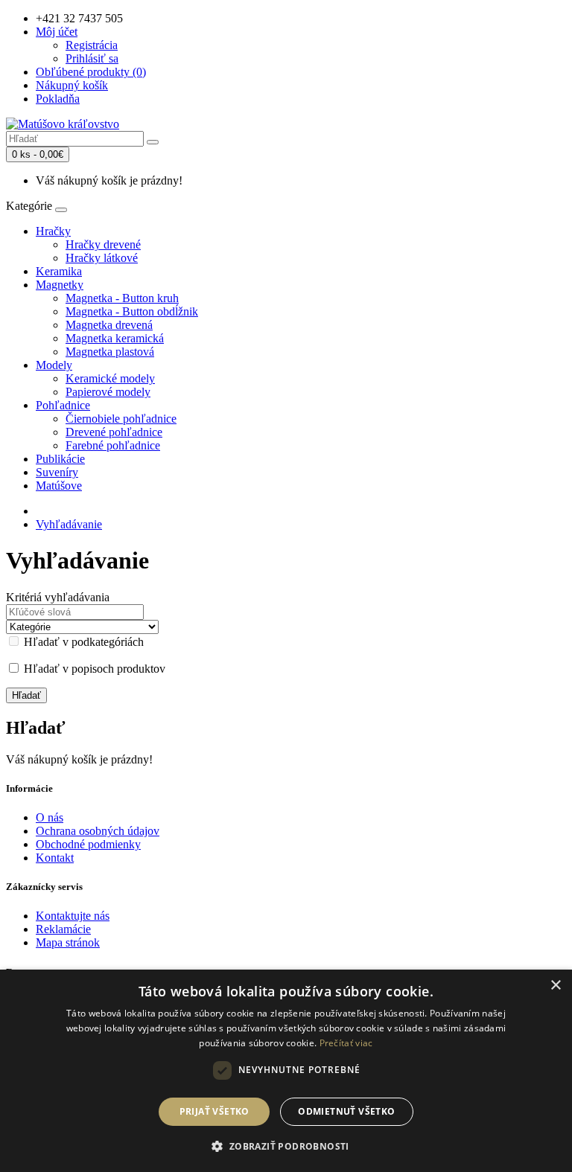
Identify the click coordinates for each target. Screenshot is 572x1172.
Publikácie (60, 458)
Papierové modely (108, 391)
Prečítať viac (346, 1043)
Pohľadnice (63, 405)
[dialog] (286, 1071)
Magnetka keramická (115, 338)
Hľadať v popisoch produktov (93, 668)
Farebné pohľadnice (113, 445)
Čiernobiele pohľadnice (121, 418)
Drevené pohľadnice (114, 432)
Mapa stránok (68, 942)
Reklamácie (63, 929)
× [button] (555, 985)
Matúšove (59, 485)
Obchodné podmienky (88, 844)
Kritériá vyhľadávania (57, 597)
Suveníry (57, 472)
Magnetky (59, 284)
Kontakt (55, 857)
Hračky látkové (102, 258)
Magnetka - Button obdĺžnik (132, 311)
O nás (49, 817)
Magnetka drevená (109, 324)
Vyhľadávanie (69, 524)
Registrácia (92, 45)
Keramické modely (110, 378)
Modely (54, 365)
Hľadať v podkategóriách (82, 641)
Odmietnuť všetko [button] (346, 1111)
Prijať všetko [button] (214, 1111)
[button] (286, 1145)
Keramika (59, 271)
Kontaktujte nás (72, 915)
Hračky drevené (103, 244)
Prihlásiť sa (92, 58)
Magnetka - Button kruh (122, 298)
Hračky (53, 231)
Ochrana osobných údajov (97, 830)
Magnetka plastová (110, 351)
